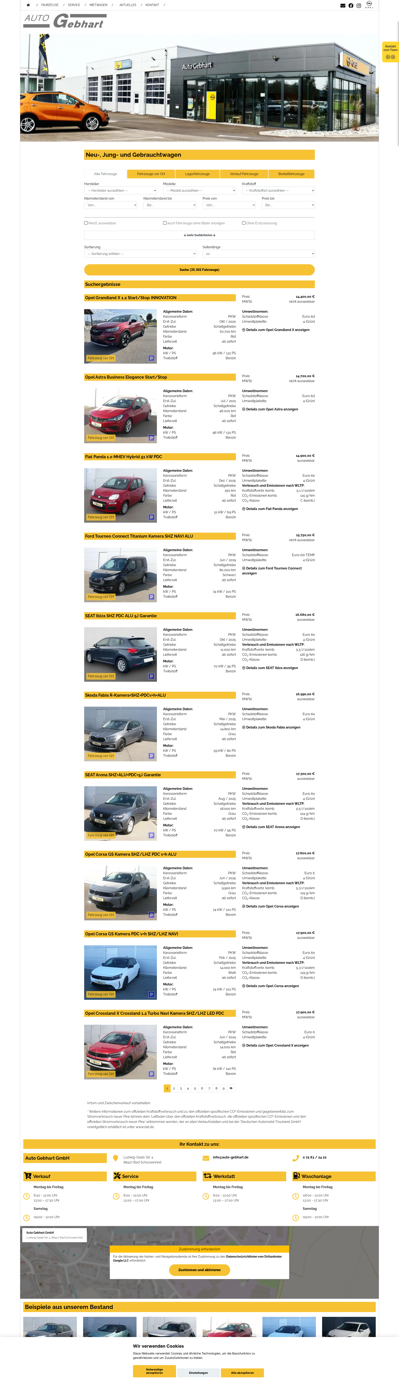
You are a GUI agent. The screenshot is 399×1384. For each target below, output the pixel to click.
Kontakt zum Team (390, 48)
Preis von (210, 198)
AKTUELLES (127, 5)
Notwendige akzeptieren (154, 1371)
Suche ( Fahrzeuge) (199, 270)
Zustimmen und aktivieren (199, 1270)
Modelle (169, 184)
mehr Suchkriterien (199, 235)
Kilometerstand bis (157, 198)
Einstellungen (198, 1372)
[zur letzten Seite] (231, 1088)
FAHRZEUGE (50, 5)
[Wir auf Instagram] (359, 5)
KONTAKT (152, 5)
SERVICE (74, 5)
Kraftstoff (249, 184)
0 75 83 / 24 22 (314, 1157)
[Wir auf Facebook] (351, 5)
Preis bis (268, 198)
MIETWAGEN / (101, 5)
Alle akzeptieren (242, 1372)
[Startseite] (369, 5)
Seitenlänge (211, 247)
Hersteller (91, 184)
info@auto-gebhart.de (231, 1157)
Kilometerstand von (99, 198)
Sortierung (92, 247)
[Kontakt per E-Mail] (342, 5)
